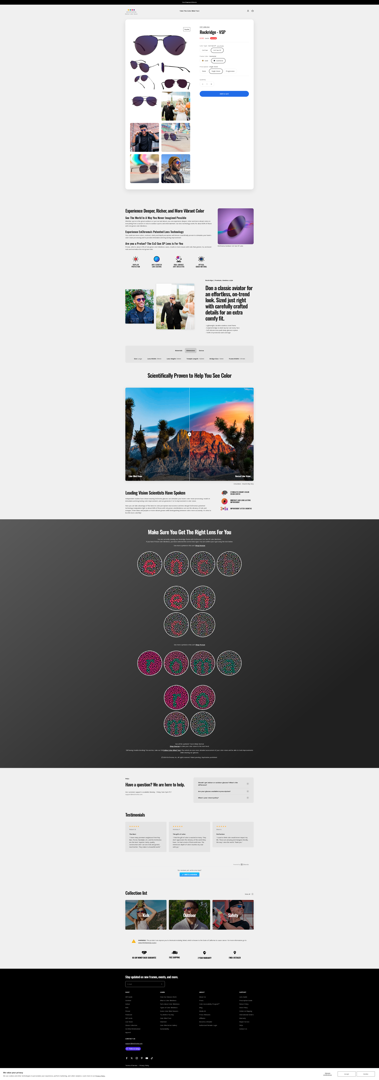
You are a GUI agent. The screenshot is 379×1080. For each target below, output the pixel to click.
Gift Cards (128, 1018)
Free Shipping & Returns (189, 2)
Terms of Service (131, 1065)
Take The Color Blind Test (189, 11)
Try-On (186, 29)
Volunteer (163, 1022)
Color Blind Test (165, 1018)
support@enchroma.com (134, 1043)
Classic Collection (131, 1025)
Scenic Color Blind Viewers (169, 1011)
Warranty (242, 1018)
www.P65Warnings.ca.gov (147, 943)
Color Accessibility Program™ (209, 1004)
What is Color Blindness (168, 1000)
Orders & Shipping (245, 1011)
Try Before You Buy (167, 1015)
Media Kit (202, 1011)
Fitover (127, 1011)
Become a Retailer (205, 1022)
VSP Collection (205, 27)
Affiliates (202, 1018)
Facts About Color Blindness (170, 1004)
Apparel (128, 1032)
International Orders (246, 1015)
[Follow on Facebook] (126, 1058)
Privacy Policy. (100, 1076)
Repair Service (244, 1022)
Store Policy (243, 1008)
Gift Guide (128, 997)
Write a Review (191, 875)
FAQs (241, 1025)
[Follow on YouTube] (146, 1058)
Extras (201, 350)
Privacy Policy (144, 1065)
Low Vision (129, 1022)
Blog (200, 1008)
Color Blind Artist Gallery (168, 1025)
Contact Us (243, 1029)
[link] (205, 50)
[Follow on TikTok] (152, 1058)
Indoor (127, 1004)
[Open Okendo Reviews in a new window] (241, 864)
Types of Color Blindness (169, 1008)
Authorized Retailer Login (208, 1025)
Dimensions (190, 350)
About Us (202, 997)
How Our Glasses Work (168, 997)
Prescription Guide (245, 1000)
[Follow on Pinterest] (141, 1058)
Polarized (128, 1015)
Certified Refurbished (132, 1029)
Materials (178, 350)
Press (201, 1000)
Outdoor (128, 1000)
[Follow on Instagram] (136, 1058)
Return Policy (244, 1004)
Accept (346, 1074)
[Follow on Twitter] (131, 1058)
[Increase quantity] (211, 84)
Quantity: (203, 80)
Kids (126, 1008)
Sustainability (164, 1029)
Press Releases (204, 1015)
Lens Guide (243, 997)
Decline (365, 1074)
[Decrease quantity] (202, 84)
